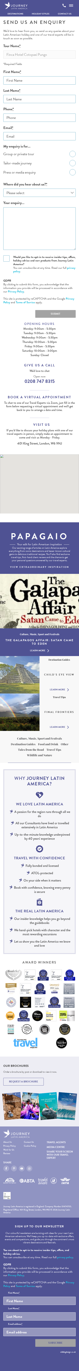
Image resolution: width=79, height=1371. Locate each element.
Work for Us (8, 1149)
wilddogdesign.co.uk (68, 1351)
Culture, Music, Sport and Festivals (39, 738)
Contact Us (64, 13)
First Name (12, 72)
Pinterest (14, 1168)
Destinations (15, 13)
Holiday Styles (40, 13)
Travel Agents (56, 1142)
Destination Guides (23, 744)
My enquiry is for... (16, 146)
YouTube (22, 1168)
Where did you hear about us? (25, 184)
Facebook (6, 1168)
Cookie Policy (30, 1146)
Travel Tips (53, 749)
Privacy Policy (16, 291)
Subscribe (55, 1343)
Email (8, 127)
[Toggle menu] (71, 5)
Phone (8, 109)
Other (64, 744)
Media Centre (56, 1147)
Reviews (6, 1153)
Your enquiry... (13, 203)
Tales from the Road (31, 749)
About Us (7, 1142)
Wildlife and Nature (39, 755)
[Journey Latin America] (16, 5)
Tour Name (12, 46)
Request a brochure (23, 1082)
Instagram (29, 1168)
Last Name (11, 90)
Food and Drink (48, 744)
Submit (55, 314)
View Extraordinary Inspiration (39, 567)
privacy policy (65, 1257)
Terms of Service (25, 302)
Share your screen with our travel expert (60, 1154)
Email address (15, 1324)
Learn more (37, 650)
